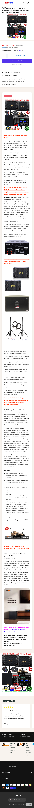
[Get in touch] (27, 2)
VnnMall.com (14, 804)
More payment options (17, 64)
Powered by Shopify (22, 804)
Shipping (4, 47)
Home (4, 7)
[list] (17, 716)
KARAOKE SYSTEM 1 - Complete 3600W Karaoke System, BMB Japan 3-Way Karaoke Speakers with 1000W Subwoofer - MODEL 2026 (15, 10)
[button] (2, 2)
